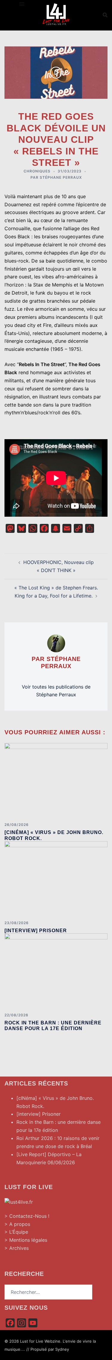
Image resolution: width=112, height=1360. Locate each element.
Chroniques (37, 171)
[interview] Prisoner (35, 930)
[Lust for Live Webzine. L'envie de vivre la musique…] (56, 14)
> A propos (17, 1224)
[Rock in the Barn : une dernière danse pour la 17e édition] (56, 971)
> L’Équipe (16, 1232)
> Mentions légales (25, 1240)
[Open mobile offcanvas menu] (21, 4)
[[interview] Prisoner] (56, 878)
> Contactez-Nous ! (26, 1216)
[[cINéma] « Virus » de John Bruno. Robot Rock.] (56, 780)
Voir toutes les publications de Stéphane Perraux (56, 691)
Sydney (62, 1349)
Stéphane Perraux (61, 177)
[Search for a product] (105, 15)
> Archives (16, 1248)
